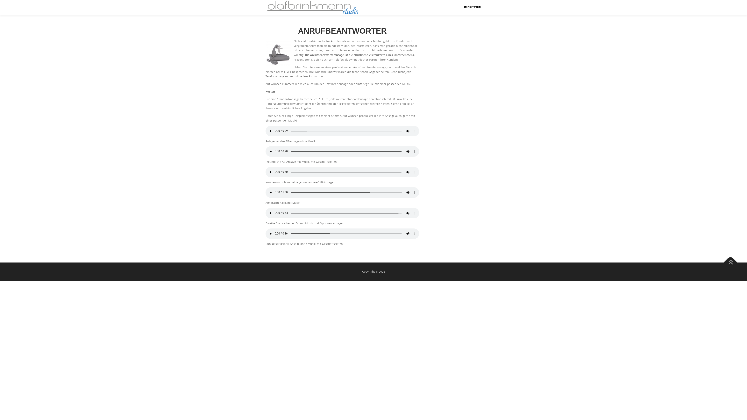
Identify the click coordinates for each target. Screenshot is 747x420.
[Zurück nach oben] (730, 263)
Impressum (472, 7)
